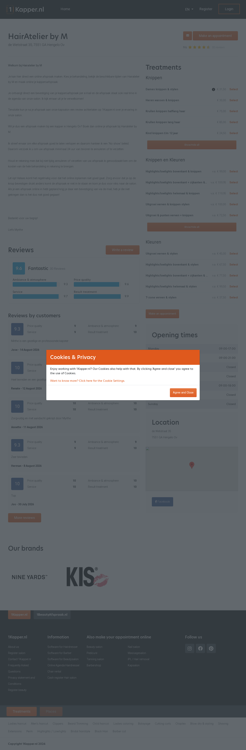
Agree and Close (183, 392)
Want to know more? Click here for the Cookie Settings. (87, 381)
